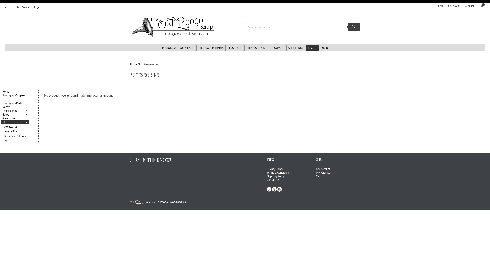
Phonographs (256, 47)
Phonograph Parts (211, 47)
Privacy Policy (275, 169)
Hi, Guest (8, 7)
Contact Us (273, 179)
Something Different (15, 136)
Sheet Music (296, 47)
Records (233, 47)
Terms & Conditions (278, 172)
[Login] (475, 6)
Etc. (310, 47)
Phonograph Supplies (176, 47)
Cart (318, 176)
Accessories (10, 126)
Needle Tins (10, 131)
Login (37, 7)
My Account (23, 7)
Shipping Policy (275, 176)
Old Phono (161, 202)
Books (277, 47)
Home (133, 64)
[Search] (354, 27)
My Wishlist (323, 172)
